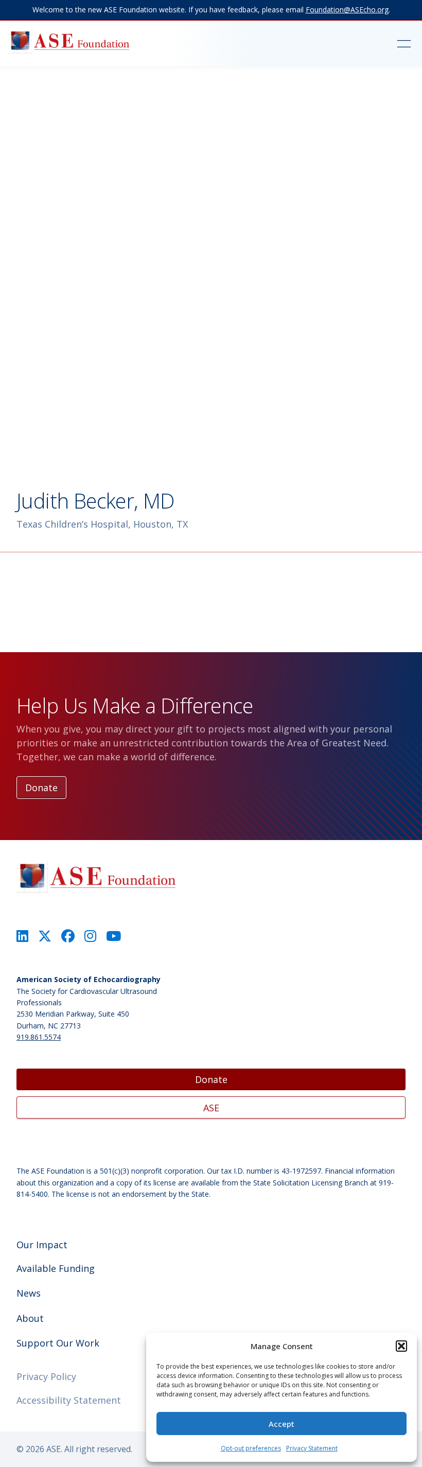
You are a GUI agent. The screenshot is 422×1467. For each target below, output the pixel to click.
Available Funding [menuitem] (55, 1268)
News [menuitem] (28, 1293)
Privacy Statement (312, 1448)
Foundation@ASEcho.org (347, 9)
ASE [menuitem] (211, 1108)
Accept (281, 1424)
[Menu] (373, 44)
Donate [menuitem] (211, 1079)
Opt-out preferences (251, 1448)
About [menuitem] (30, 1318)
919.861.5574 (38, 1037)
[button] (401, 1346)
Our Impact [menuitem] (41, 1244)
